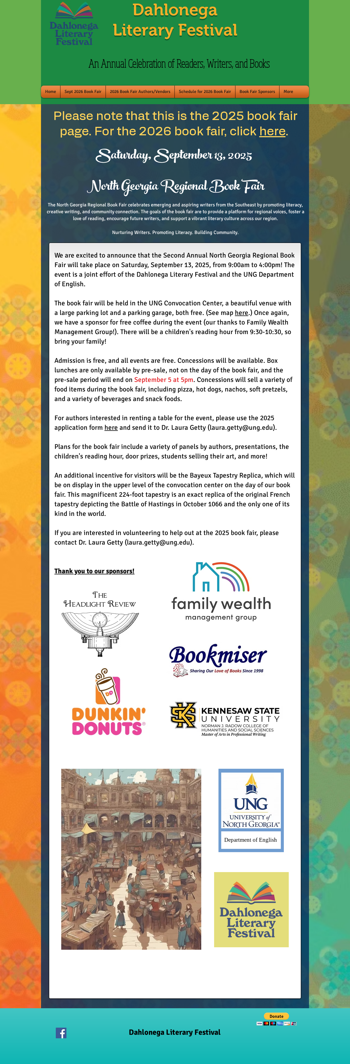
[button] (276, 1019)
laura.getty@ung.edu (241, 427)
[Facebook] (61, 1033)
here (272, 131)
